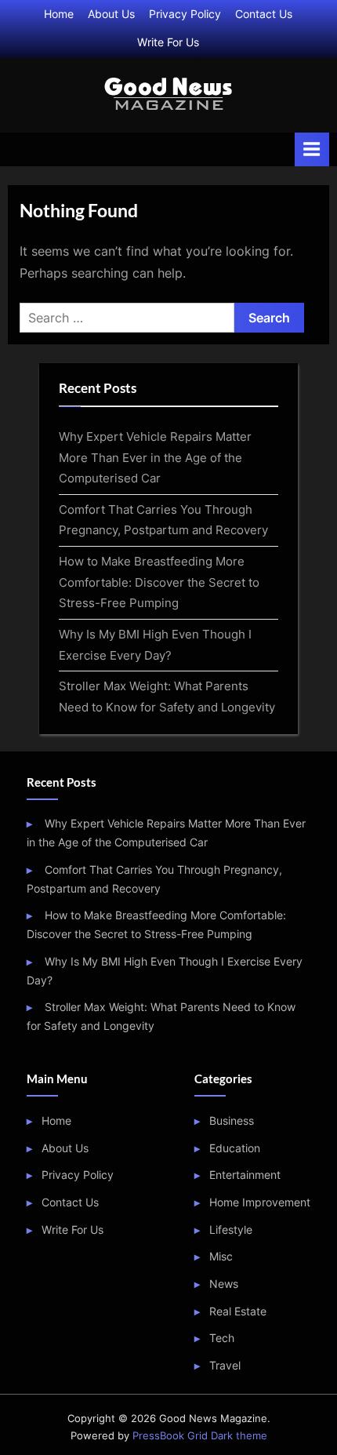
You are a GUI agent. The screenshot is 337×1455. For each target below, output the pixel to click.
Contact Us (263, 14)
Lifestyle (230, 1230)
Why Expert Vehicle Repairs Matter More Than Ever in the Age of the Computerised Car (155, 457)
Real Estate (237, 1311)
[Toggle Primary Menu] (312, 149)
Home (59, 14)
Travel (225, 1365)
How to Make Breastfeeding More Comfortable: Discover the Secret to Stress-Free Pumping (159, 582)
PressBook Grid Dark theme (199, 1436)
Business (231, 1121)
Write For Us (168, 42)
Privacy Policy (185, 14)
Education (234, 1148)
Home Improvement (259, 1202)
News (223, 1284)
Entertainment (245, 1175)
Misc (221, 1256)
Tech (221, 1338)
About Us (111, 14)
